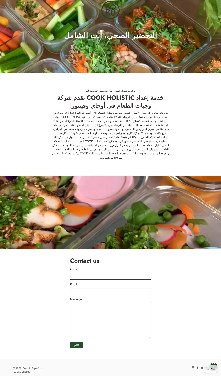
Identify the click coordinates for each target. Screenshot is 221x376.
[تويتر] (202, 367)
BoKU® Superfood (33, 368)
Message (76, 299)
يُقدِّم (76, 345)
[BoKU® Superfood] (110, 10)
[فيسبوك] (197, 367)
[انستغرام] (193, 367)
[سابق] (6, 212)
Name (74, 269)
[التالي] (214, 212)
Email (73, 284)
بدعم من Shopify (21, 371)
